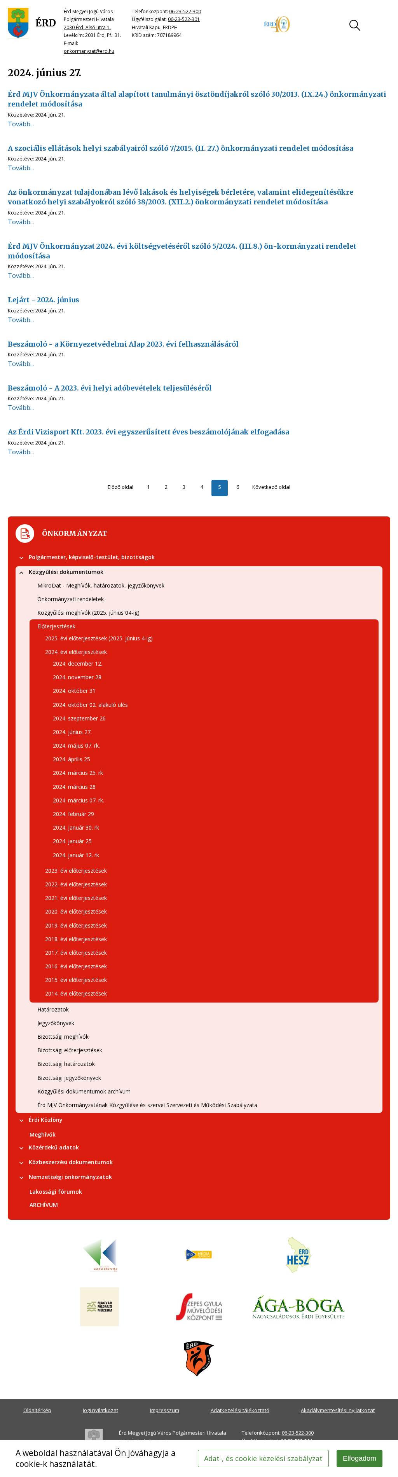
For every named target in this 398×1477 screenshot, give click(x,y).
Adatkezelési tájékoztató (240, 1410)
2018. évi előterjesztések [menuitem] (76, 939)
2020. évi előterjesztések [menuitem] (76, 911)
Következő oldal (271, 486)
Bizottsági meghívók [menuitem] (63, 1036)
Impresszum (164, 1410)
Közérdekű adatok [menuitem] (54, 1147)
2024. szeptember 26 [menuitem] (79, 718)
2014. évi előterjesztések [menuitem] (76, 993)
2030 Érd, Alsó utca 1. (87, 27)
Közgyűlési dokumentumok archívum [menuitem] (84, 1091)
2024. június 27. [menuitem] (72, 732)
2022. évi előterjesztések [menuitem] (76, 884)
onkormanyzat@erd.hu (89, 51)
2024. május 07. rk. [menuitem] (76, 745)
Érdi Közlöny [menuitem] (46, 1119)
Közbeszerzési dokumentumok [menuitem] (71, 1162)
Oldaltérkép (37, 1410)
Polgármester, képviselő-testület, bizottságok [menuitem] (92, 557)
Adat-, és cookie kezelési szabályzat (263, 1458)
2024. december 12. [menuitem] (77, 663)
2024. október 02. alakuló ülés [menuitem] (90, 704)
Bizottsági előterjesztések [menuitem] (69, 1050)
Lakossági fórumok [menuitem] (56, 1191)
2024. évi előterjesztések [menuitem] (76, 652)
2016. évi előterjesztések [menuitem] (76, 966)
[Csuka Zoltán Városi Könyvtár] (99, 1255)
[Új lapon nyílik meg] (199, 1255)
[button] (21, 558)
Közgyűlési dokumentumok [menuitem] (66, 571)
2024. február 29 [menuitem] (73, 814)
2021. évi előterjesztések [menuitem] (76, 898)
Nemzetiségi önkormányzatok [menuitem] (70, 1177)
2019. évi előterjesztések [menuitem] (76, 925)
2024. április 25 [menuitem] (71, 759)
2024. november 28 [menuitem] (77, 677)
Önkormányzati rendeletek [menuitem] (70, 599)
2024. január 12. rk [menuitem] (76, 855)
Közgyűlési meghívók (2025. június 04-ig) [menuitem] (88, 612)
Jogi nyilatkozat (100, 1410)
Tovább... (21, 124)
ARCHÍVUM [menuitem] (44, 1204)
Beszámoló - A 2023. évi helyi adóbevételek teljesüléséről (110, 388)
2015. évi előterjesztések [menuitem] (76, 980)
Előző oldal (120, 486)
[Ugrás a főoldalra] (32, 23)
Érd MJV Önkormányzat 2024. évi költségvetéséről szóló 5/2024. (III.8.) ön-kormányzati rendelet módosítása (182, 251)
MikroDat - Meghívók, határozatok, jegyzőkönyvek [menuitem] (100, 585)
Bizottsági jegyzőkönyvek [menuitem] (69, 1077)
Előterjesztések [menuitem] (56, 626)
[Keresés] (355, 25)
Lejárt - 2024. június (43, 299)
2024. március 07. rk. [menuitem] (78, 800)
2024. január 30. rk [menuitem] (76, 827)
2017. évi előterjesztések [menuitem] (76, 952)
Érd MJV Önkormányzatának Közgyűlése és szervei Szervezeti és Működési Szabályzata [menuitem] (147, 1105)
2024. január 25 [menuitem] (72, 841)
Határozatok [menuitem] (53, 1009)
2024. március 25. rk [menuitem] (78, 772)
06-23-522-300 (185, 11)
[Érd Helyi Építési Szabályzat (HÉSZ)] (298, 1255)
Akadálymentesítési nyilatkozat (338, 1410)
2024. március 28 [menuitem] (74, 786)
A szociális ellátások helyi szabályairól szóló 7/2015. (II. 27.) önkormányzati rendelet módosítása (180, 148)
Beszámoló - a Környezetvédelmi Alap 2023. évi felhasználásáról (123, 344)
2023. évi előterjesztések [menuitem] (76, 870)
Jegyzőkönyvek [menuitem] (55, 1023)
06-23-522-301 (184, 19)
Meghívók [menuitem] (43, 1134)
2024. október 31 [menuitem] (74, 690)
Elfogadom (359, 1458)
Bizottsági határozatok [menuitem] (66, 1063)
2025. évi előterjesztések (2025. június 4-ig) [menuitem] (99, 638)
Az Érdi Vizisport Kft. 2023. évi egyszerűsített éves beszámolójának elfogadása (148, 431)
